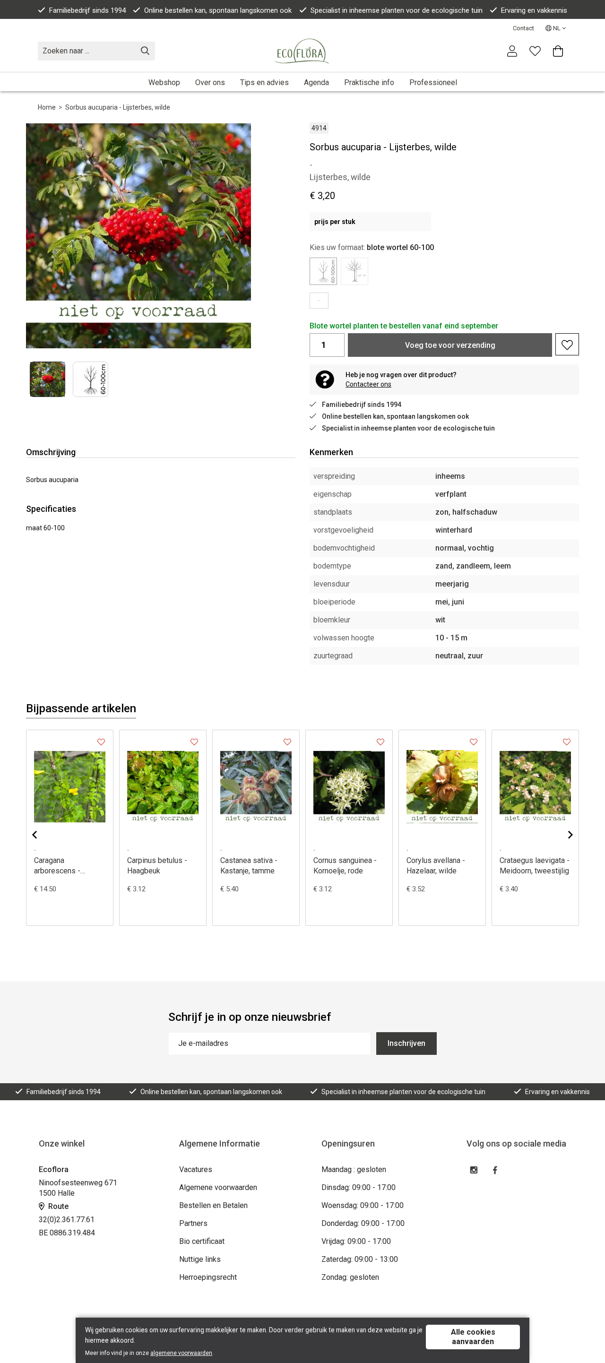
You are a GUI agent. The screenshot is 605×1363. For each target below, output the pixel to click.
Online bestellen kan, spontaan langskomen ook (218, 10)
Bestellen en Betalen (213, 1205)
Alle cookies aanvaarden (473, 1337)
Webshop (164, 82)
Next (235, 235)
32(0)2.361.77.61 (67, 1219)
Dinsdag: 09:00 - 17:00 (358, 1187)
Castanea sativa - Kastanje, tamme (248, 865)
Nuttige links (200, 1259)
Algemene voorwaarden (218, 1187)
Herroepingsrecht (208, 1277)
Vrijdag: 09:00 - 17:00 (356, 1241)
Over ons (210, 82)
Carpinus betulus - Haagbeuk (157, 865)
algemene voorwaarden (181, 1353)
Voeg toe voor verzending (450, 345)
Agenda (316, 82)
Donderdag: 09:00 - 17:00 (363, 1223)
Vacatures (195, 1169)
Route (57, 1206)
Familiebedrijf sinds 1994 (87, 10)
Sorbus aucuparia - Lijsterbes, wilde (117, 107)
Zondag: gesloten (350, 1277)
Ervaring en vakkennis (534, 10)
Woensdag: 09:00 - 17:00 (362, 1205)
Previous (42, 834)
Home (47, 107)
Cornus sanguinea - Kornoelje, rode (345, 865)
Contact (523, 28)
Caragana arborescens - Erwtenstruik (57, 866)
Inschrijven (406, 1043)
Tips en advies (264, 82)
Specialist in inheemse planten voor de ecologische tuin (397, 10)
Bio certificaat (202, 1241)
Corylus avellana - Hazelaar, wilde (435, 865)
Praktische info (369, 82)
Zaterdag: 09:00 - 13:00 (359, 1259)
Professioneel (433, 82)
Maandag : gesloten (353, 1169)
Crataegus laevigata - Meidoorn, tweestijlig (535, 865)
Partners (193, 1223)
